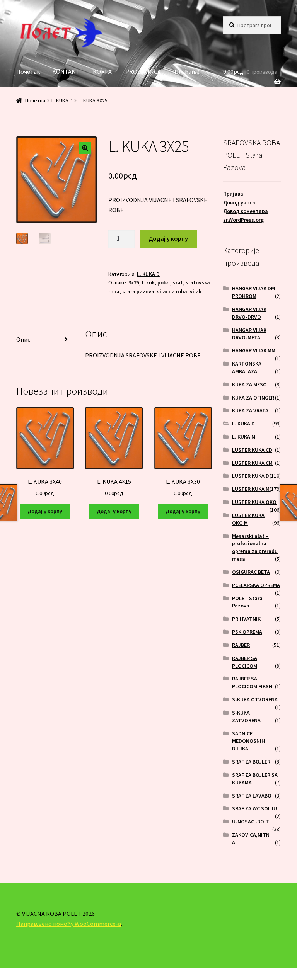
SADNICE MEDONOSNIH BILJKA (248, 741)
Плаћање (187, 71)
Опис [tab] (23, 339)
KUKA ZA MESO (249, 384)
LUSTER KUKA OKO (254, 501)
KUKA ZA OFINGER (253, 397)
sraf (178, 282)
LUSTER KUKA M (251, 488)
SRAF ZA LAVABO (251, 795)
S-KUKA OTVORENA (255, 699)
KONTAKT (65, 71)
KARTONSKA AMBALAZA (246, 367)
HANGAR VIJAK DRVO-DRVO (249, 313)
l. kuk (148, 282)
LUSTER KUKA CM (252, 462)
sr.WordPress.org (243, 219)
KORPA (102, 71)
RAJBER (241, 644)
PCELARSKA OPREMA (256, 585)
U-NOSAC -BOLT (251, 821)
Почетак (28, 71)
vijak (195, 291)
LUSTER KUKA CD (252, 449)
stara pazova (138, 291)
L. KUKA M (243, 436)
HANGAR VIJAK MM (253, 350)
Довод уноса (239, 202)
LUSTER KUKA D (250, 475)
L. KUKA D (62, 100)
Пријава (233, 193)
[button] (85, 148)
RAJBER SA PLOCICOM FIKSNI (253, 682)
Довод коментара (245, 211)
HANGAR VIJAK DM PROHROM (253, 292)
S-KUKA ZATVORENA (246, 716)
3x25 (133, 282)
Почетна (35, 100)
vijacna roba (172, 291)
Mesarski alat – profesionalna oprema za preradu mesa (255, 547)
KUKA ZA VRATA (250, 410)
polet (163, 282)
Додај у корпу (168, 238)
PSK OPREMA (247, 631)
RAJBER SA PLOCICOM (244, 662)
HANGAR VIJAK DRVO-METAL (249, 334)
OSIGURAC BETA (251, 571)
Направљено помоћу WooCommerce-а (68, 923)
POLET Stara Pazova (247, 602)
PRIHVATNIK (246, 618)
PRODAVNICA (143, 71)
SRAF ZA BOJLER (251, 761)
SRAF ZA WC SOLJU (254, 808)
